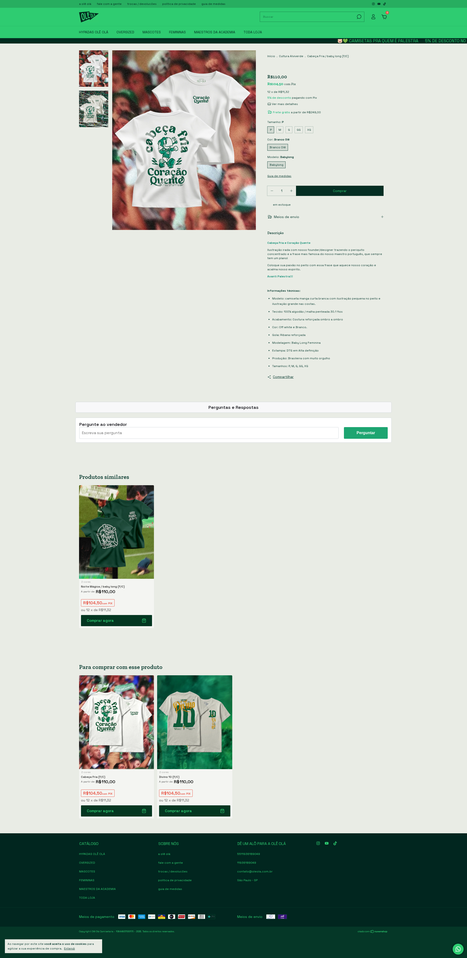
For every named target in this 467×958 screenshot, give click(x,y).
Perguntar (366, 433)
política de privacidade (179, 4)
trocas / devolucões (142, 4)
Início (271, 56)
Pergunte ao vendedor (103, 424)
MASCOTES (152, 32)
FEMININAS (177, 32)
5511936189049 (248, 854)
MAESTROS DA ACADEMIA (214, 32)
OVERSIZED (125, 32)
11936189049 (246, 863)
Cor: (278, 139)
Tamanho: (275, 122)
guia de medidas (213, 4)
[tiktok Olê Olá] (384, 4)
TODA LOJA (252, 32)
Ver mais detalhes (284, 104)
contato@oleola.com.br (255, 871)
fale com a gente (109, 4)
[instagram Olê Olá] (374, 4)
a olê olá (85, 4)
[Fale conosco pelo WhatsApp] (458, 949)
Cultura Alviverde (291, 56)
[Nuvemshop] (373, 932)
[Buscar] (358, 17)
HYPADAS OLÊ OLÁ (93, 32)
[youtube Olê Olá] (379, 4)
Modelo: (280, 157)
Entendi (69, 948)
